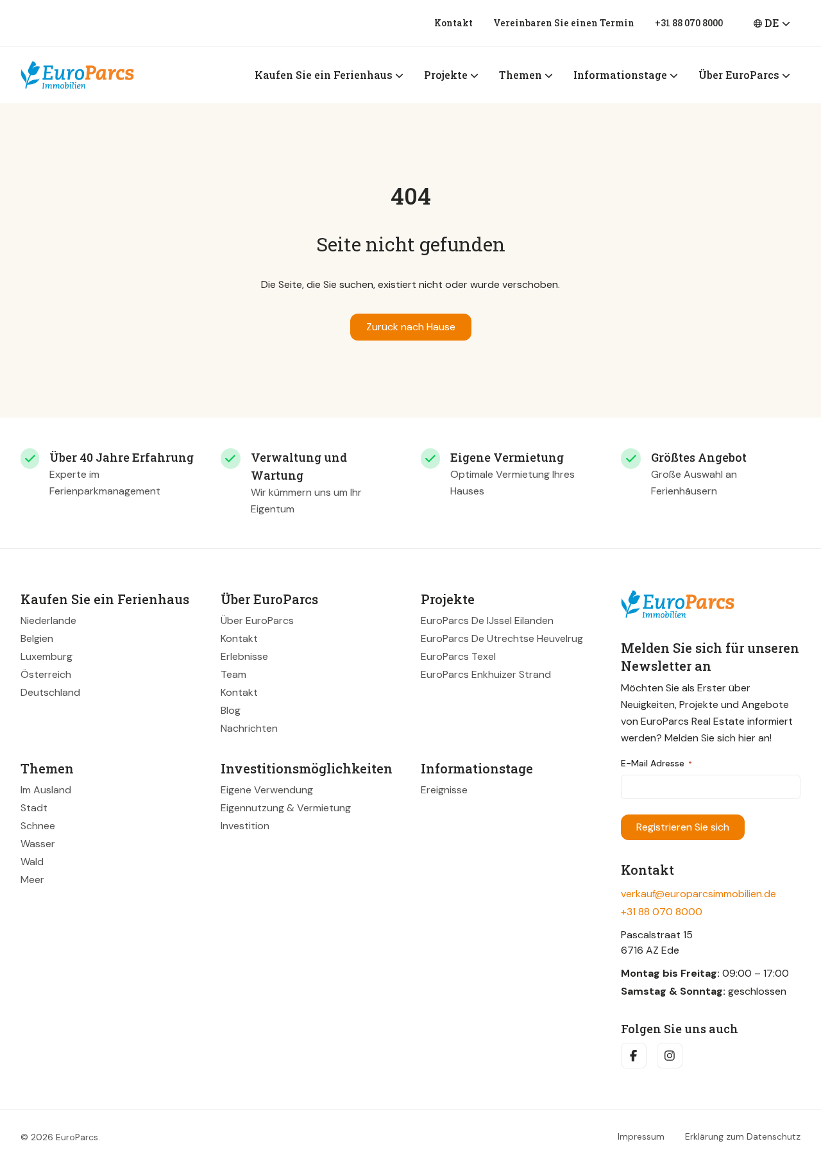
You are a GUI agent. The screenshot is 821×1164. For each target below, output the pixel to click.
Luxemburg (46, 656)
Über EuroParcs (257, 620)
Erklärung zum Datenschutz (742, 1137)
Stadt (34, 807)
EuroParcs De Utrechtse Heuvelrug (502, 638)
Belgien (37, 638)
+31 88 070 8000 (689, 23)
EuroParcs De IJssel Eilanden (487, 620)
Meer (32, 879)
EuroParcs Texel (458, 656)
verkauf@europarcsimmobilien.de (698, 893)
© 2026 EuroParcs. (60, 1137)
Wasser (38, 843)
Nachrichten (249, 728)
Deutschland (50, 692)
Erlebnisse (244, 656)
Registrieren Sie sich (682, 827)
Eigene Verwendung (267, 790)
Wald (32, 861)
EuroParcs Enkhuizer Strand (486, 674)
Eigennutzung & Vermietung (286, 807)
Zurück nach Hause (410, 326)
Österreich (46, 674)
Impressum (641, 1137)
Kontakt (453, 23)
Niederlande (48, 620)
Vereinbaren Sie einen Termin (563, 23)
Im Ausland (46, 790)
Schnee (38, 825)
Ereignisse (444, 790)
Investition (245, 825)
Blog (231, 710)
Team (233, 674)
